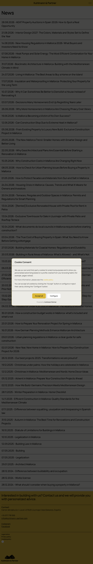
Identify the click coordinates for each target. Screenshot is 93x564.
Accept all (39, 296)
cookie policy (48, 280)
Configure (54, 296)
